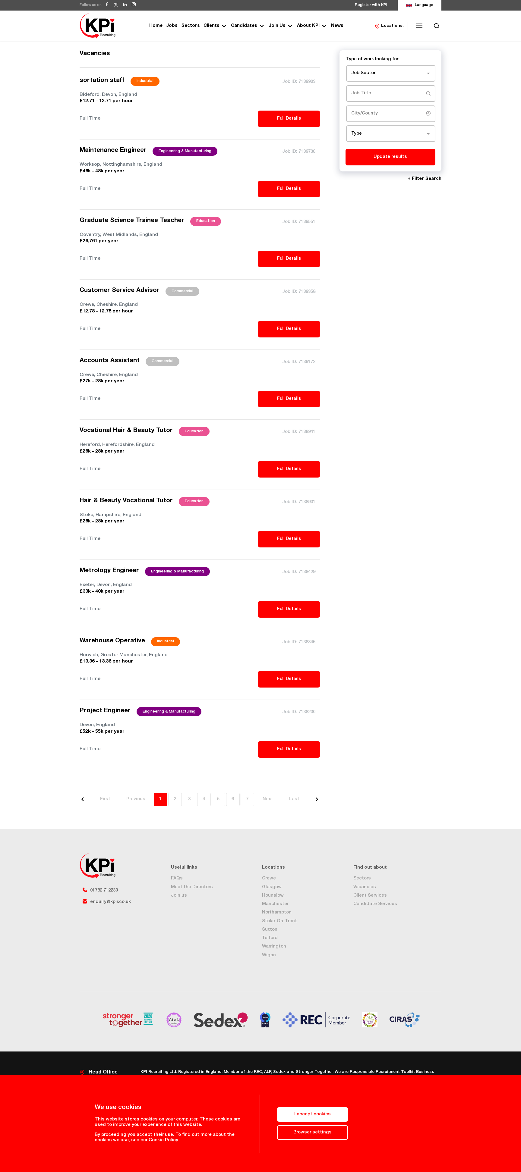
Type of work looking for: (372, 59)
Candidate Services (375, 904)
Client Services (370, 895)
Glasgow (272, 887)
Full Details (289, 119)
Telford (270, 938)
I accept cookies (312, 1114)
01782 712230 (104, 890)
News (337, 26)
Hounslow (273, 895)
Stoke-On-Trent (279, 921)
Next (268, 799)
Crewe (269, 878)
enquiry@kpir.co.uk (110, 902)
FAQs (177, 878)
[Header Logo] (97, 26)
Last (294, 799)
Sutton (269, 929)
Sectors (190, 26)
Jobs (172, 26)
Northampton (277, 912)
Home (156, 26)
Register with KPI (371, 5)
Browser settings (312, 1132)
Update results (390, 157)
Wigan (269, 955)
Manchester (275, 904)
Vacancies (364, 887)
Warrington (274, 946)
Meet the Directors (192, 887)
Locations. (392, 26)
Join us (179, 895)
